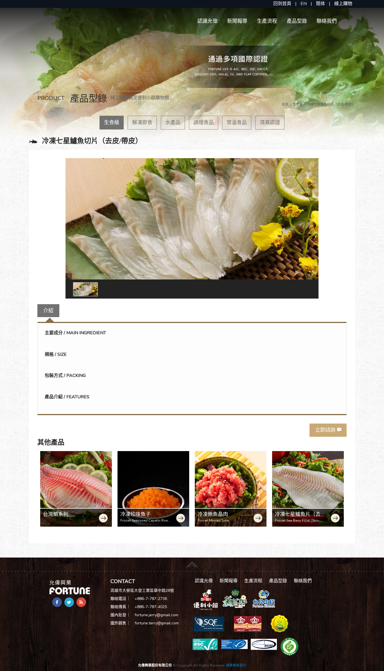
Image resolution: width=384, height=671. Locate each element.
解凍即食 (142, 122)
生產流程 (267, 21)
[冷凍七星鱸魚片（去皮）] (308, 489)
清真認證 (270, 122)
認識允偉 (207, 21)
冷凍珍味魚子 (135, 514)
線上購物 (343, 4)
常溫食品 (237, 122)
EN (304, 4)
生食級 (111, 122)
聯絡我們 (327, 21)
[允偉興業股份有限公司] (69, 587)
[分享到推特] (69, 602)
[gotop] (192, 562)
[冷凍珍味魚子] (153, 489)
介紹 (48, 310)
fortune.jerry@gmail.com (156, 615)
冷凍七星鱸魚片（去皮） (297, 517)
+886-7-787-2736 (151, 598)
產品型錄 (297, 21)
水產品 (172, 122)
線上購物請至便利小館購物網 (139, 98)
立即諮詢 (325, 430)
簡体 (320, 4)
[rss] (81, 602)
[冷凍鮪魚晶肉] (230, 489)
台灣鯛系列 (55, 514)
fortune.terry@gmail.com (157, 623)
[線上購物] (205, 599)
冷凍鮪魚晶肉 (213, 514)
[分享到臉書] (57, 602)
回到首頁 (282, 4)
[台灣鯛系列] (76, 489)
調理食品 (203, 122)
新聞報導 (237, 21)
